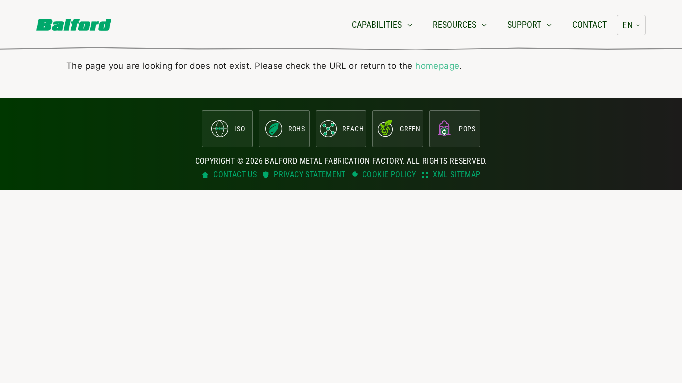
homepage (437, 66)
